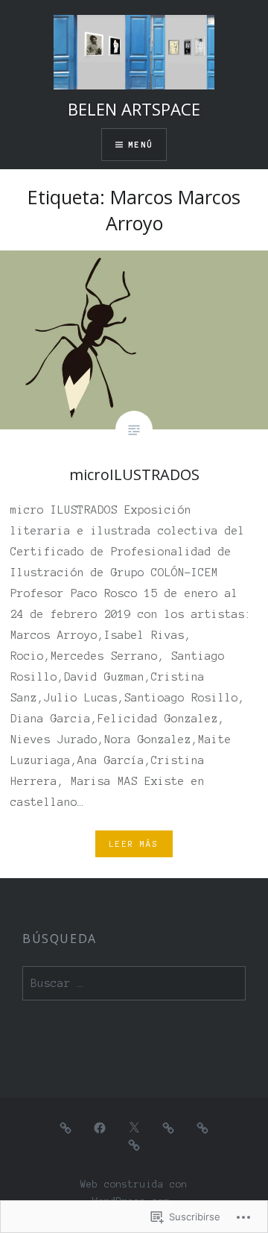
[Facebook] (99, 1127)
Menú (140, 144)
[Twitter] (134, 1127)
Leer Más (134, 843)
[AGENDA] (65, 1127)
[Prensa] (134, 1144)
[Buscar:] (134, 983)
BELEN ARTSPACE (134, 109)
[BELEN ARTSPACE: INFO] (202, 1127)
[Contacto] (168, 1127)
